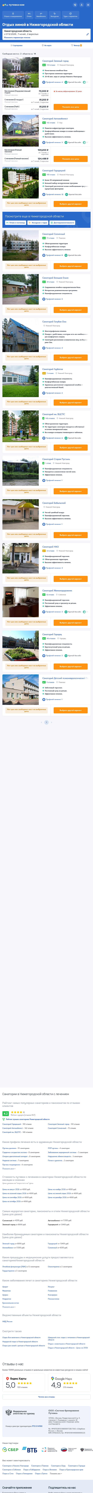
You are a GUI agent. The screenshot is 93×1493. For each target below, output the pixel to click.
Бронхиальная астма (10, 1303)
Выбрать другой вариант (71, 204)
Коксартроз (52, 1295)
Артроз (5, 1295)
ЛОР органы (53, 1148)
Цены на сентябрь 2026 (12, 1197)
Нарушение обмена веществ (59, 1156)
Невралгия (6, 1299)
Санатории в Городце (76, 1466)
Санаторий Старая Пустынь (56, 459)
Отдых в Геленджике (24, 1473)
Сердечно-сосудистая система (14, 1152)
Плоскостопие (53, 1299)
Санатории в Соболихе (11, 1470)
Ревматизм (6, 1291)
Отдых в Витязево (50, 1470)
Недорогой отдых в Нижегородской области (20, 1342)
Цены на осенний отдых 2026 (14, 1193)
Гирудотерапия (8, 1271)
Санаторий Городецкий (53, 170)
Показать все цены (70, 107)
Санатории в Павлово (40, 1466)
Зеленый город (8, 1244)
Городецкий (52, 1244)
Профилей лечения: (54, 82)
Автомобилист (8, 1248)
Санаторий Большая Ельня (55, 277)
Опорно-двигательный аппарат (14, 1156)
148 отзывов (50, 418)
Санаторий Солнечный (53, 234)
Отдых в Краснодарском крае (71, 1470)
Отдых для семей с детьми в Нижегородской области (23, 1346)
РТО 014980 (37, 1426)
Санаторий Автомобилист (55, 118)
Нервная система (9, 1160)
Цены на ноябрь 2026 (57, 1189)
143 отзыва (51, 65)
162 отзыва (51, 123)
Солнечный (52, 1248)
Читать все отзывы (46, 1397)
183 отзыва (51, 174)
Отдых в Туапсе (41, 1473)
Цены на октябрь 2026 (11, 1201)
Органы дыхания (9, 1148)
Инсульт (51, 1287)
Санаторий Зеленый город (55, 61)
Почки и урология (55, 1160)
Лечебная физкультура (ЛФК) (14, 1267)
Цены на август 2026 (10, 1189)
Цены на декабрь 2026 (57, 1197)
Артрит (5, 1287)
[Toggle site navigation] (88, 4)
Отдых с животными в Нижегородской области (66, 1344)
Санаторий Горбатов (52, 369)
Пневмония (52, 1291)
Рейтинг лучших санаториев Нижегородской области (28, 1119)
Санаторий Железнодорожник (57, 590)
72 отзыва (50, 238)
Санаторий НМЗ (50, 546)
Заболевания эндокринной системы (62, 1152)
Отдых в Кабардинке (31, 1470)
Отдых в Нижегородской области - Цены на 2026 (68, 1348)
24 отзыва (50, 282)
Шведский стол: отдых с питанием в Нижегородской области (69, 1338)
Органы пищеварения (11, 1165)
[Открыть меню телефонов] (75, 4)
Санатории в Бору (58, 1466)
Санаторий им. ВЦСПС (53, 414)
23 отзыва (50, 551)
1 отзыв (48, 463)
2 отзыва (50, 373)
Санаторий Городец (52, 634)
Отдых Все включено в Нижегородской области (21, 1337)
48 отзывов (51, 638)
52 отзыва (50, 595)
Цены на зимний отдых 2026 (59, 1193)
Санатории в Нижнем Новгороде (15, 1466)
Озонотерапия (53, 1267)
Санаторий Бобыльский (54, 503)
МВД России (7, 1321)
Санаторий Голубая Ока (54, 321)
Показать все (8, 1169)
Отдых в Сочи (7, 1473)
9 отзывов (50, 682)
